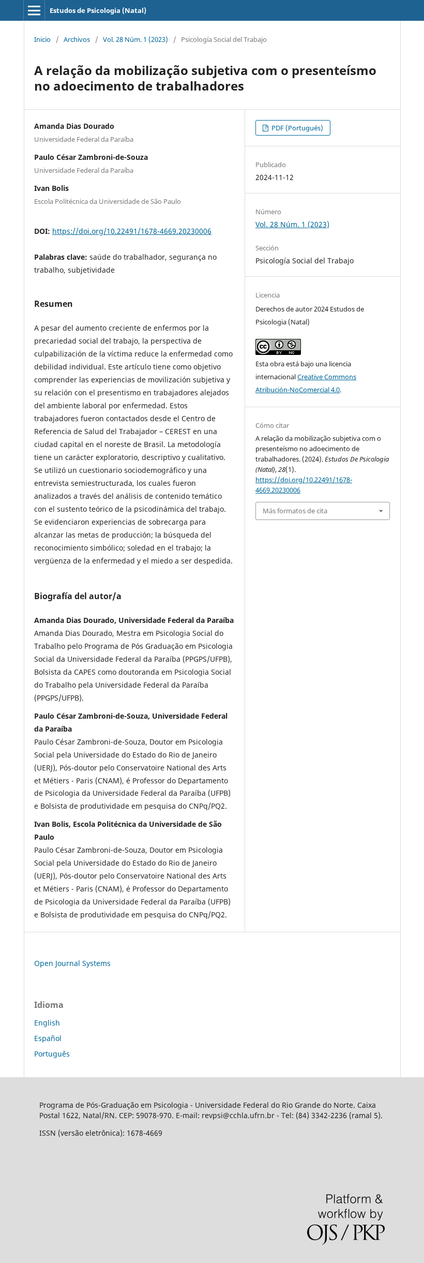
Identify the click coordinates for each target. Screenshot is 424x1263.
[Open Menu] (34, 10)
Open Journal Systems (72, 963)
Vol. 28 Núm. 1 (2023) (135, 39)
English (47, 1023)
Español (48, 1038)
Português (52, 1054)
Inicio (42, 39)
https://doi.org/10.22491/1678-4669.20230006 (131, 231)
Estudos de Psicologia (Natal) (98, 10)
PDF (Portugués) (296, 127)
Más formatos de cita (295, 510)
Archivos (77, 39)
